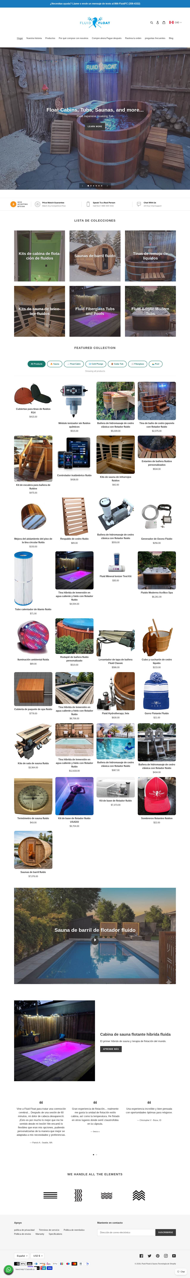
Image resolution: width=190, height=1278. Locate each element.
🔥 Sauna (54, 364)
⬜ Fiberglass (137, 364)
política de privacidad (24, 1230)
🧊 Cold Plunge (96, 364)
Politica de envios (22, 1234)
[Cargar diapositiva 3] (94, 186)
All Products (36, 364)
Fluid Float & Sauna (150, 1264)
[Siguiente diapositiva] (107, 185)
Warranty (39, 1234)
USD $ (36, 1256)
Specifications (55, 1234)
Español (21, 1256)
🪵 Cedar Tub (117, 364)
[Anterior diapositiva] (82, 185)
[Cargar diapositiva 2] (91, 186)
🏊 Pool (155, 364)
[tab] (93, 1154)
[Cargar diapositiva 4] (96, 186)
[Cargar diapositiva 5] (99, 186)
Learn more (95, 126)
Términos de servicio (49, 1230)
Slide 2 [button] (96, 1154)
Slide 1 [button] (93, 1154)
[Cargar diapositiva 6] (102, 186)
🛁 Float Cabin (74, 364)
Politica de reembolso (74, 1230)
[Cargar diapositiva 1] (88, 186)
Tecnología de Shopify (167, 1264)
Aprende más (111, 1049)
